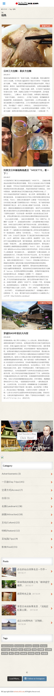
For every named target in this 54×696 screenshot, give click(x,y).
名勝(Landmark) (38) (12, 506)
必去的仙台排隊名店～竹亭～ (32, 571)
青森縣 (44, 653)
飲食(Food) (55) (9, 546)
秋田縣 (31, 653)
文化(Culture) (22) (11, 522)
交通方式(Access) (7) (12, 489)
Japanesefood (7, 646)
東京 (11, 653)
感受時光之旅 (28, 593)
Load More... (14, 678)
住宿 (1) (6, 498)
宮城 (34, 649)
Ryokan (44, 646)
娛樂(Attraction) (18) (12, 514)
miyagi (28, 646)
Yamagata (5, 649)
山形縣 (48, 649)
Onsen (36, 646)
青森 (37, 653)
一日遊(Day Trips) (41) (13, 481)
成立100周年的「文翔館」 (30, 622)
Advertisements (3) (11, 473)
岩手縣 (4, 653)
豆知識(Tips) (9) (10, 538)
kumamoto (19, 646)
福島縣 (23, 653)
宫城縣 (27, 649)
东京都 (14, 649)
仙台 (21, 649)
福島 (17, 653)
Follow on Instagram (36, 678)
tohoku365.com (19, 691)
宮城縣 (40, 649)
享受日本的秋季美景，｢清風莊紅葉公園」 (32, 608)
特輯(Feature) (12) (11, 530)
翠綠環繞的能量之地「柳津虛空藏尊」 (33, 584)
